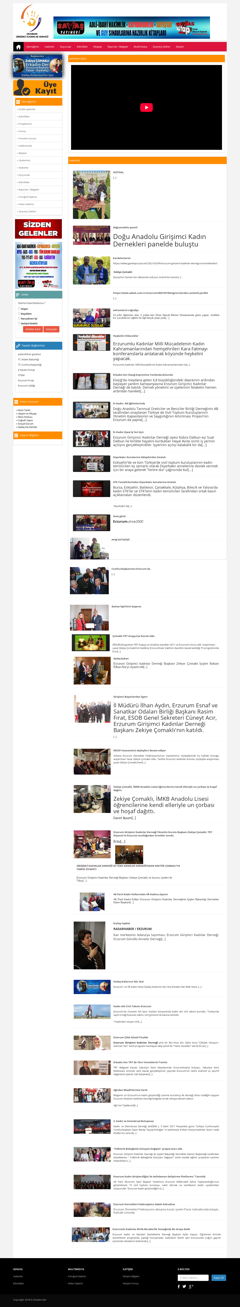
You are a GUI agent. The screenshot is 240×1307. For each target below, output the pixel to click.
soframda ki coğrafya (126, 310)
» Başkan (22, 153)
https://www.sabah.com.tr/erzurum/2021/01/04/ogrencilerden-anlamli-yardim (160, 293)
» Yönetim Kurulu (26, 138)
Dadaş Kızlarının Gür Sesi (128, 981)
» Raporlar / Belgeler (28, 189)
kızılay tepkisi (121, 923)
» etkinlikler (23, 116)
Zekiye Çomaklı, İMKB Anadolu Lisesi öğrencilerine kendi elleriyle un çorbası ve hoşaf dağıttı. (165, 788)
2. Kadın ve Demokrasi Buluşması (133, 1121)
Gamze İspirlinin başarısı (126, 606)
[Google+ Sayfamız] (191, 1286)
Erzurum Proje (26, 380)
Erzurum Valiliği (26, 385)
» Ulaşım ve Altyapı (26, 413)
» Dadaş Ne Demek (26, 427)
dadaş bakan (121, 658)
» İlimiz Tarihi (23, 410)
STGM (21, 375)
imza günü (119, 516)
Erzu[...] (119, 841)
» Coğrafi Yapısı (24, 420)
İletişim (180, 46)
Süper (24, 309)
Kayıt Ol (219, 1277)
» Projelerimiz (24, 123)
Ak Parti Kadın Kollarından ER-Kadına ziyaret (140, 894)
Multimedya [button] (140, 46)
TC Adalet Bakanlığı (28, 359)
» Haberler (22, 167)
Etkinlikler (82, 46)
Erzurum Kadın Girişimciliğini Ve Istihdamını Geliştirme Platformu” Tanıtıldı (159, 1176)
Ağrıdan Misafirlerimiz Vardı (130, 1090)
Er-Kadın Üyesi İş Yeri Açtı (128, 432)
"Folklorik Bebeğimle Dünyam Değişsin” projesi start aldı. (148, 1148)
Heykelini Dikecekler (126, 335)
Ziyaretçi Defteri (161, 46)
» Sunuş (21, 131)
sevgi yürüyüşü (121, 539)
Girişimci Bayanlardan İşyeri (130, 696)
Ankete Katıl (33, 329)
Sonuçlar (51, 329)
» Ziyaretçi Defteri (26, 211)
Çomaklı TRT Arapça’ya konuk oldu (133, 636)
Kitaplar (97, 46)
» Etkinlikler (23, 182)
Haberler (49, 46)
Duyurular (65, 46)
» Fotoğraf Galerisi (27, 197)
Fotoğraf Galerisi (77, 1276)
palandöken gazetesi (29, 354)
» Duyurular (23, 175)
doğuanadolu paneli (125, 227)
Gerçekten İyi (28, 318)
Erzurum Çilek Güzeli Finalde (130, 1037)
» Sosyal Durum (24, 423)
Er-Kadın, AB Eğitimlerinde (129, 403)
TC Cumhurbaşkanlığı (30, 364)
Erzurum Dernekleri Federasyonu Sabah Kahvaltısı (144, 1204)
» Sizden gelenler (26, 109)
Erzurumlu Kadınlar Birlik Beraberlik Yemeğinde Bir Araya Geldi (151, 1229)
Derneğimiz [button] (32, 46)
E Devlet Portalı (26, 370)
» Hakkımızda (24, 145)
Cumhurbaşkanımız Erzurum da (131, 568)
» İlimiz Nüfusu (24, 417)
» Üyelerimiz (23, 160)
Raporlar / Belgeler (118, 46)
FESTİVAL (118, 172)
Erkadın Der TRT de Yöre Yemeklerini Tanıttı (140, 1062)
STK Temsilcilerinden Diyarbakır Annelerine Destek (144, 482)
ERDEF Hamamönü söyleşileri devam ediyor (139, 750)
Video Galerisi (75, 1283)
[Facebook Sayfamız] (179, 1286)
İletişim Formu (131, 1283)
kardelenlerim (122, 258)
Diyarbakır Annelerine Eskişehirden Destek (139, 457)
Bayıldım (26, 313)
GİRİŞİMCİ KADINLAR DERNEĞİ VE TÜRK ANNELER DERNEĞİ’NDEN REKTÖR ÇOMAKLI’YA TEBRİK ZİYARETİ (128, 867)
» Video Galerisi (25, 204)
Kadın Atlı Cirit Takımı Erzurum (132, 1006)
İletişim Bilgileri (131, 1276)
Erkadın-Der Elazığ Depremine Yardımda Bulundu (143, 374)
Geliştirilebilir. (29, 323)
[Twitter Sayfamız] (184, 1286)
